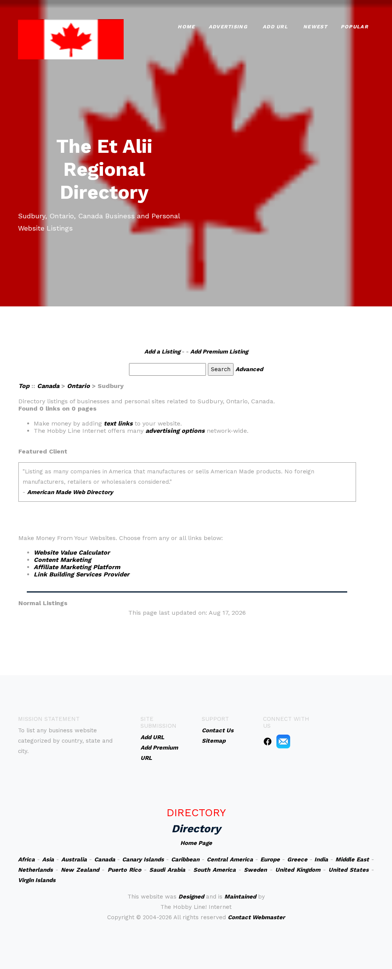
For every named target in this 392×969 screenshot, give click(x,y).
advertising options (175, 430)
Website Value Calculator (72, 552)
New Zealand (80, 869)
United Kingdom (297, 869)
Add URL (275, 26)
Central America (230, 859)
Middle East (352, 859)
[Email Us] (283, 741)
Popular (354, 26)
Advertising (228, 26)
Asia (48, 859)
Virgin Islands (37, 880)
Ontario (78, 386)
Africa (26, 859)
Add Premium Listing (219, 351)
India (321, 859)
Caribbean (185, 859)
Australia (74, 859)
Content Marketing (62, 559)
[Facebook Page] (267, 741)
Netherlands (35, 869)
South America (214, 869)
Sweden (255, 869)
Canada (48, 386)
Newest (315, 26)
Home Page (196, 843)
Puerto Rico (124, 869)
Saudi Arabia (167, 869)
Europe (270, 859)
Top (23, 386)
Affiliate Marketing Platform (77, 567)
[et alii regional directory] (71, 38)
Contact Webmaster (256, 917)
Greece (297, 859)
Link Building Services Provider (81, 574)
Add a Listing (162, 351)
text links (118, 423)
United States (348, 869)
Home (186, 26)
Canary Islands (143, 859)
